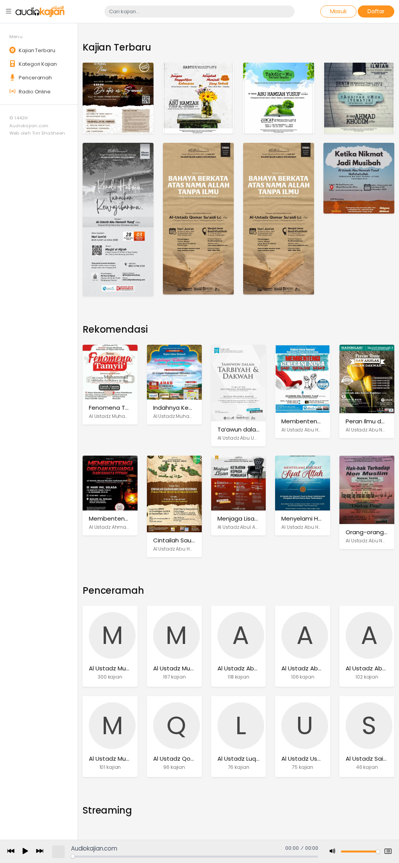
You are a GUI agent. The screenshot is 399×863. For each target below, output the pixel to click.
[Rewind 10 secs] (11, 851)
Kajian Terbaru (36, 50)
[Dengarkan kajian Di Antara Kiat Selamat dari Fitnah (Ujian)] (358, 97)
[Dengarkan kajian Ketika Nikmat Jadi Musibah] (358, 177)
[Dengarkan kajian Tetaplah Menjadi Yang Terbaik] (198, 97)
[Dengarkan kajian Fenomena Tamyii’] (110, 371)
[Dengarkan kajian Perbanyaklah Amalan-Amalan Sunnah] (278, 218)
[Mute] (333, 851)
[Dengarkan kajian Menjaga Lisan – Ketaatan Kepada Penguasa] (238, 482)
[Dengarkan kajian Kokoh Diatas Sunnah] (118, 97)
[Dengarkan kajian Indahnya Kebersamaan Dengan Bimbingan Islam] (174, 371)
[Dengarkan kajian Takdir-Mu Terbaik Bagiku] (278, 97)
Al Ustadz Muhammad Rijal (127, 758)
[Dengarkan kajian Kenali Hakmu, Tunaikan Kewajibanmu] (118, 219)
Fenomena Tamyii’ (115, 407)
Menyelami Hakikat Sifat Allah (323, 518)
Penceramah (35, 77)
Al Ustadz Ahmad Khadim (119, 527)
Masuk (338, 11)
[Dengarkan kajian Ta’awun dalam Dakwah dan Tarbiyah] (238, 382)
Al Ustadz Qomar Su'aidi (187, 758)
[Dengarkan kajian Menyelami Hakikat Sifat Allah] (302, 482)
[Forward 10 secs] (40, 851)
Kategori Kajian (37, 64)
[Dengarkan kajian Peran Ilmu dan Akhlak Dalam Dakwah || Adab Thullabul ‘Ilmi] (366, 378)
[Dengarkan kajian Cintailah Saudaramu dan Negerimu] (174, 493)
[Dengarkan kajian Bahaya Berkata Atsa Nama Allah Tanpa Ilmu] (198, 218)
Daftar (376, 11)
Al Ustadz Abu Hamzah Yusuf (315, 429)
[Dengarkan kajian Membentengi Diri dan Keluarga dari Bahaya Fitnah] (110, 482)
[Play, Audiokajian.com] (25, 851)
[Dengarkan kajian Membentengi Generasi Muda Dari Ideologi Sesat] (302, 378)
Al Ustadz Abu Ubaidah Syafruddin (258, 438)
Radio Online (34, 91)
